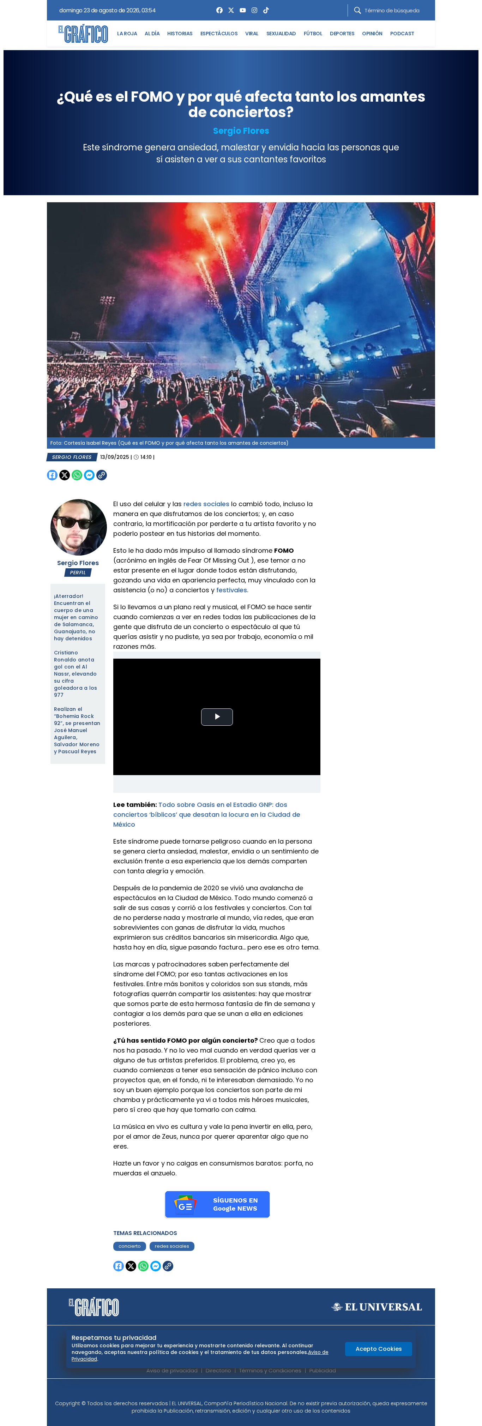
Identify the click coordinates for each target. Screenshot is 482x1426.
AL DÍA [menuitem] (152, 33)
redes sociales (206, 503)
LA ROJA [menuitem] (127, 33)
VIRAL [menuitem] (252, 33)
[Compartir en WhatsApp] (77, 475)
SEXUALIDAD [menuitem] (281, 33)
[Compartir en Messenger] (89, 475)
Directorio (218, 1370)
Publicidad (322, 1370)
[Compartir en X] (64, 475)
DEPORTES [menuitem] (342, 33)
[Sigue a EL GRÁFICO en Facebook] (233, 1391)
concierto (130, 1246)
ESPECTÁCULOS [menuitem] (218, 33)
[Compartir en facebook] (52, 475)
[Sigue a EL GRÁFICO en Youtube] (248, 1391)
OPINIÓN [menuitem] (372, 33)
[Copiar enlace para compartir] (119, 475)
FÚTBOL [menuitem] (313, 33)
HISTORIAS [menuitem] (180, 33)
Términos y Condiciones (270, 1370)
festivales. (232, 590)
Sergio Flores (241, 131)
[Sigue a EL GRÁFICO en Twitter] (238, 1391)
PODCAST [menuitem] (402, 33)
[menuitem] (218, 10)
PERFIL (78, 572)
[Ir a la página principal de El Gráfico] (83, 33)
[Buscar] (358, 10)
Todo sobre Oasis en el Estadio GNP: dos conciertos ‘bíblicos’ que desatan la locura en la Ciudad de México (206, 814)
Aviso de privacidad (172, 1370)
